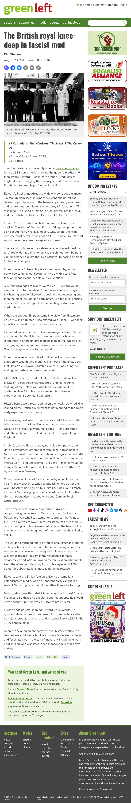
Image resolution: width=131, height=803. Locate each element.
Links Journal (67, 739)
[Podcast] (94, 510)
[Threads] (121, 510)
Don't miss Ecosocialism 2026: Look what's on (107, 458)
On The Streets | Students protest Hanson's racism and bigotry (106, 396)
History (28, 657)
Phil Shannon (13, 54)
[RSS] (125, 510)
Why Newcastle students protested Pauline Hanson (105, 493)
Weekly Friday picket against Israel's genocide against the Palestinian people (106, 224)
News (7, 739)
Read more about (95, 789)
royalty (39, 657)
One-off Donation (27, 689)
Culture (48, 60)
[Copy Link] (38, 67)
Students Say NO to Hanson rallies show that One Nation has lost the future (106, 482)
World (7, 747)
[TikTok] (102, 510)
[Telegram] (111, 510)
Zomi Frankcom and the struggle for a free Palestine (106, 527)
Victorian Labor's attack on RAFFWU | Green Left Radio (106, 385)
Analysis (8, 743)
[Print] (25, 67)
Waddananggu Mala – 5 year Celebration (106, 213)
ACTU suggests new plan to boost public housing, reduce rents (106, 573)
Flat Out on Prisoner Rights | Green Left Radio (106, 376)
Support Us (27, 22)
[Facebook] (12, 67)
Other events (107, 260)
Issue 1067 (35, 60)
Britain (66, 657)
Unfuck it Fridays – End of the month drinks (106, 250)
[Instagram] (106, 510)
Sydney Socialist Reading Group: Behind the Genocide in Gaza (107, 202)
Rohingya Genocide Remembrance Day (101, 238)
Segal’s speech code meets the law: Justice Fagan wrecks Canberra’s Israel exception (107, 539)
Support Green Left (105, 319)
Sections (10, 22)
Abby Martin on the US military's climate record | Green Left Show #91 (104, 409)
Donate (113, 5)
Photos (27, 739)
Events (54, 22)
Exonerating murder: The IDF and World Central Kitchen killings (106, 561)
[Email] (32, 67)
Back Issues (10, 755)
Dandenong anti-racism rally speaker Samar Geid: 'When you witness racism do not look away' (107, 446)
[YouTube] (90, 510)
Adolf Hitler (53, 657)
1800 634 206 (36, 711)
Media (42, 22)
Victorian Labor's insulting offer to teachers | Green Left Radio (106, 421)
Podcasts (28, 743)
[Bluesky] (19, 67)
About (45, 744)
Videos (26, 747)
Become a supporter (20, 698)
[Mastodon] (6, 67)
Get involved (71, 22)
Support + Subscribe (93, 5)
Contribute (47, 748)
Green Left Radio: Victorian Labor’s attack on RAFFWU (105, 549)
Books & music (12, 657)
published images (67, 168)
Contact (46, 752)
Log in (123, 5)
